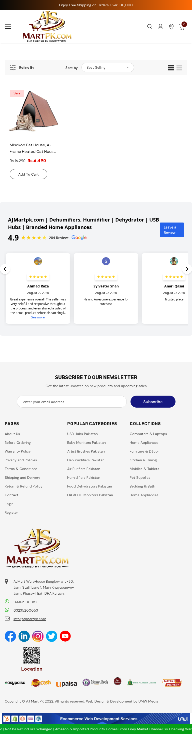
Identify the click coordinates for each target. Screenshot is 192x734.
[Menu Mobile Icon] (8, 27)
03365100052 (25, 602)
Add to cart (28, 174)
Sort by (72, 67)
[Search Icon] (149, 26)
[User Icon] (160, 26)
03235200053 (26, 610)
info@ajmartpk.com (30, 619)
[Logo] (47, 26)
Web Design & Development (110, 701)
